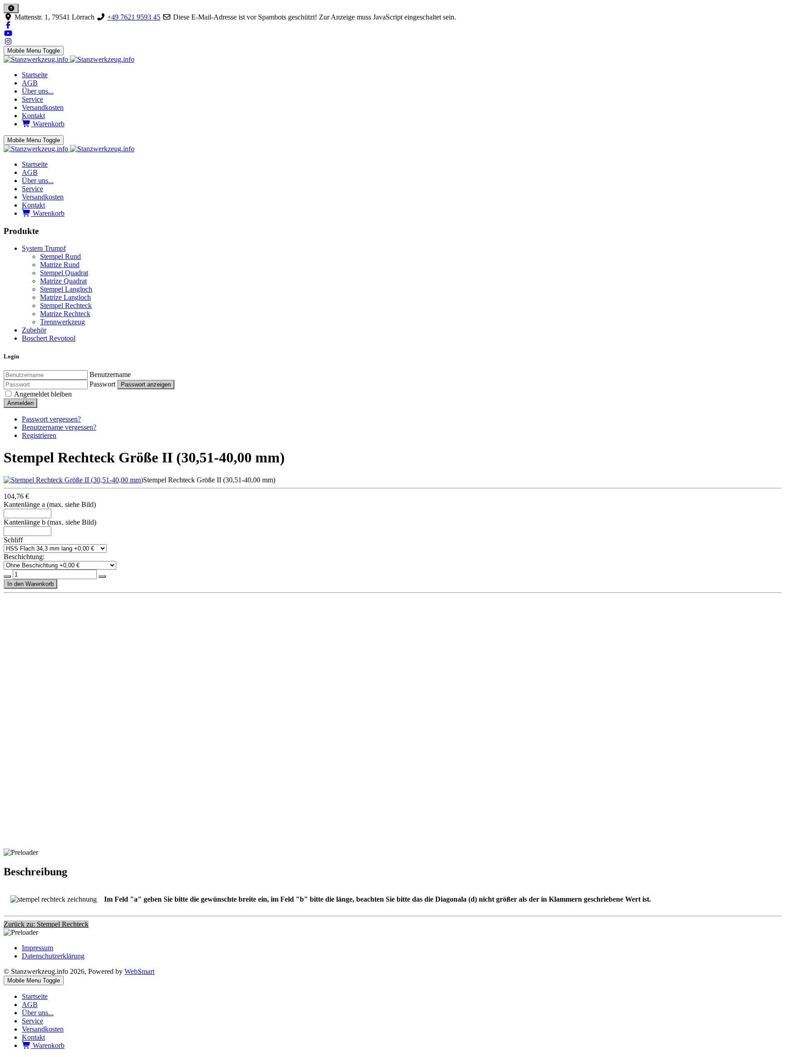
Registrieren (39, 435)
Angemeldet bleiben (43, 394)
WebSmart (139, 971)
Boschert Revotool (48, 338)
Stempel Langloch (66, 289)
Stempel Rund (60, 256)
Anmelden (20, 403)
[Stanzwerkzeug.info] (69, 59)
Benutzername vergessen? (59, 427)
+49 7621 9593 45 (133, 17)
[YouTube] (8, 33)
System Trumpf (44, 248)
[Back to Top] (11, 8)
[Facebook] (8, 25)
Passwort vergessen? (51, 419)
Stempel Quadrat (64, 273)
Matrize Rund (59, 264)
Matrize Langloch (65, 297)
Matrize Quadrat (63, 281)
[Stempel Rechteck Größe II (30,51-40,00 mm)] (73, 480)
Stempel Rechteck (66, 305)
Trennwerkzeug (62, 322)
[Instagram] (8, 41)
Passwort (102, 384)
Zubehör (34, 330)
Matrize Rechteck (65, 314)
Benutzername (110, 374)
